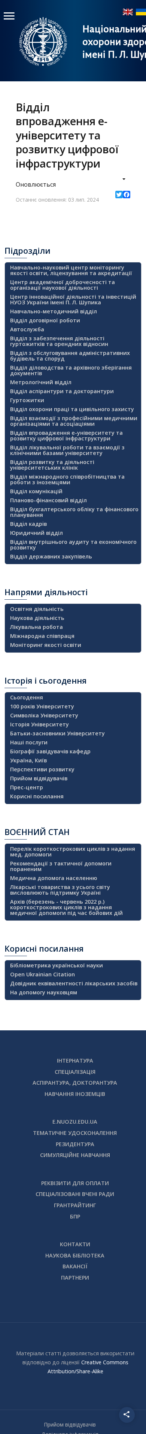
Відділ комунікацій (36, 491)
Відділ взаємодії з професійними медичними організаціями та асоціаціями (73, 421)
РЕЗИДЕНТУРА (75, 1144)
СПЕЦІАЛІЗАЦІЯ (75, 1071)
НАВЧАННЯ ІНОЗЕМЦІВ (75, 1093)
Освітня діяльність (37, 609)
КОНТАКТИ (75, 1244)
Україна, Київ (28, 760)
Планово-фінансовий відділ (48, 500)
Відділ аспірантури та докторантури (62, 391)
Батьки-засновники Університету (57, 733)
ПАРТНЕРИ (75, 1277)
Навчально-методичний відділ (53, 311)
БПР (75, 1216)
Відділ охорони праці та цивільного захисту (72, 409)
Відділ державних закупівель (51, 556)
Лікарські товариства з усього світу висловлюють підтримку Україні (60, 890)
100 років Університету (42, 706)
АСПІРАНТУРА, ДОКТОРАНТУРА (75, 1082)
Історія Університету (39, 724)
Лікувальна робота (36, 627)
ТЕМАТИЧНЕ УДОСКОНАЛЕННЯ (75, 1132)
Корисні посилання (37, 796)
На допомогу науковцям (43, 992)
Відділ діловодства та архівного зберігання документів (71, 370)
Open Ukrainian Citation (42, 974)
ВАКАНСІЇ (75, 1266)
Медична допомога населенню (53, 878)
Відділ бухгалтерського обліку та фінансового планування (74, 512)
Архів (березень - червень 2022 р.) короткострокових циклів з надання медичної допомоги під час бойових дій (66, 907)
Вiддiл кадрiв (28, 524)
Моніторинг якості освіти (45, 645)
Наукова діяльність (37, 618)
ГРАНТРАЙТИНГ (75, 1205)
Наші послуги (29, 742)
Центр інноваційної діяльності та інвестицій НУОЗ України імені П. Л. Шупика (73, 299)
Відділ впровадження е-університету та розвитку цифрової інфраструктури (66, 436)
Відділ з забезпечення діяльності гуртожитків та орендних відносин (59, 341)
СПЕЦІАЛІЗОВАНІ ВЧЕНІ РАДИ (75, 1193)
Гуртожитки (27, 400)
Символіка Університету (44, 715)
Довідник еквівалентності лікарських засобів (73, 983)
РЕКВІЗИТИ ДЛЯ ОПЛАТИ (75, 1183)
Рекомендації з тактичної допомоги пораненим (61, 866)
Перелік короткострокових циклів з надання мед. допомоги (72, 852)
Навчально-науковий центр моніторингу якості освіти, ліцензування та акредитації (71, 270)
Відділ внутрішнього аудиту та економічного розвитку (73, 545)
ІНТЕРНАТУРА (75, 1060)
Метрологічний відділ (41, 382)
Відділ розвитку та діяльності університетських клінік (52, 465)
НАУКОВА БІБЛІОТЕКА (74, 1255)
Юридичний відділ (36, 533)
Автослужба (27, 329)
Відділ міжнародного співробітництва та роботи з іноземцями (67, 479)
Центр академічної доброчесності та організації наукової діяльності (62, 285)
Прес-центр (26, 787)
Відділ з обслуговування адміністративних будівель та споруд (70, 356)
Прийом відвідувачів (38, 778)
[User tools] (119, 180)
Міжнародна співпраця (42, 636)
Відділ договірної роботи (45, 320)
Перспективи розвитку (42, 769)
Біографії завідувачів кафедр (50, 751)
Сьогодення (26, 697)
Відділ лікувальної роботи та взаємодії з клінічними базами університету (67, 450)
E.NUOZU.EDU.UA (74, 1121)
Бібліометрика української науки (56, 965)
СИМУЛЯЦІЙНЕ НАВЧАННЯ (75, 1155)
